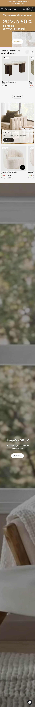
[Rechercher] (28, 9)
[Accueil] (10, 9)
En (24, 9)
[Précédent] (27, 52)
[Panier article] (32, 9)
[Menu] (2, 9)
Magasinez (17, 41)
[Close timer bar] (34, 1)
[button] (29, 702)
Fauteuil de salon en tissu (9, 172)
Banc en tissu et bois (9, 82)
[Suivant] (32, 52)
